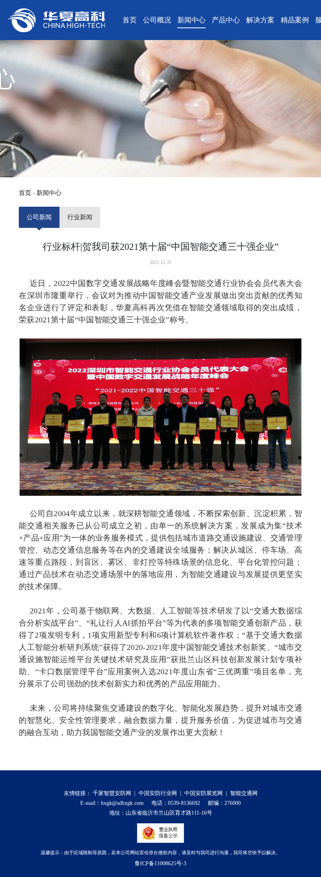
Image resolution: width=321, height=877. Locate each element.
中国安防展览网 (203, 793)
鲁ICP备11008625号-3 (160, 863)
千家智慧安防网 (112, 793)
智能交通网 (244, 793)
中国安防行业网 (158, 793)
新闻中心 (48, 192)
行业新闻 (79, 217)
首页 (25, 192)
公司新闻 (39, 217)
